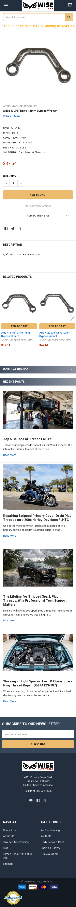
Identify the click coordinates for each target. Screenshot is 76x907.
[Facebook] (6, 228)
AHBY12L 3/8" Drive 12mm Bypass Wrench (54, 334)
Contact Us (9, 830)
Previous (4, 317)
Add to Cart (19, 326)
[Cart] (70, 5)
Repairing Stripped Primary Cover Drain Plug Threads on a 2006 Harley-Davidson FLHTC (37, 518)
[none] (38, 66)
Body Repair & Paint (52, 842)
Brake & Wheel (49, 853)
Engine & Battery (50, 847)
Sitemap (8, 863)
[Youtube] (31, 800)
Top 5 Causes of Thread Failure (27, 439)
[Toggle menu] (5, 5)
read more (9, 454)
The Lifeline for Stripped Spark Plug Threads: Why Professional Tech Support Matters (34, 600)
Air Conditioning (50, 830)
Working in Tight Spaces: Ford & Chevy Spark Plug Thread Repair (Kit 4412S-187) (37, 683)
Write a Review (11, 115)
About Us (8, 836)
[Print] (13, 228)
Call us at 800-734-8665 (38, 790)
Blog (6, 847)
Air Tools (46, 836)
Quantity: (10, 176)
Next (72, 317)
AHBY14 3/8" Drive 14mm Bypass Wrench (16, 334)
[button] (38, 215)
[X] (20, 228)
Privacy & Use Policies (16, 842)
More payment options (38, 205)
